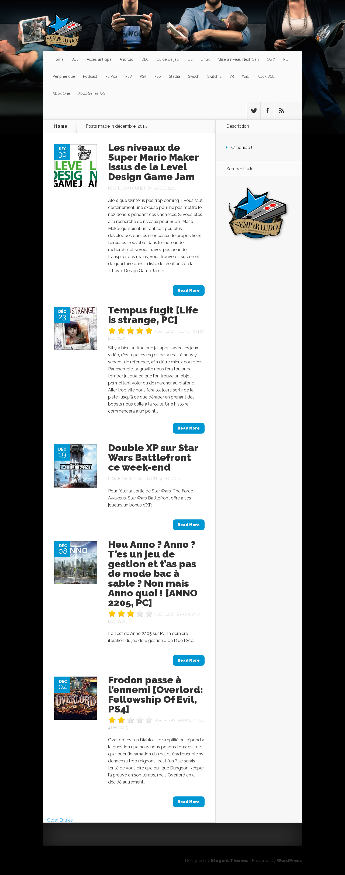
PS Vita (111, 76)
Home (58, 59)
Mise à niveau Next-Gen (238, 59)
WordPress (289, 860)
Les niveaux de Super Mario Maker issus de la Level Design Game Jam (153, 162)
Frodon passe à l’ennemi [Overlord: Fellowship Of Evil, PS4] (155, 694)
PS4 (143, 76)
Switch (193, 76)
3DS (75, 59)
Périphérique (64, 76)
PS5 (157, 76)
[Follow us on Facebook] (267, 110)
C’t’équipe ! (241, 147)
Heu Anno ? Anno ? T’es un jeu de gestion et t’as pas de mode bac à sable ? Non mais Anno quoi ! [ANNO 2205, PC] (153, 573)
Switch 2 (214, 76)
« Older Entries (58, 820)
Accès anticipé (99, 59)
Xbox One (61, 93)
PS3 (128, 76)
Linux (205, 59)
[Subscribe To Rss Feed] (281, 110)
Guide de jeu (168, 59)
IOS (190, 59)
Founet (138, 188)
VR (232, 76)
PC (285, 59)
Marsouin (140, 479)
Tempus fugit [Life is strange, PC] (153, 314)
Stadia (174, 76)
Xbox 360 (266, 76)
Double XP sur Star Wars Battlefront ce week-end (153, 457)
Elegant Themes (230, 860)
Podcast (90, 76)
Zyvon (183, 614)
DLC (145, 59)
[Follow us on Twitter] (253, 110)
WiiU (246, 76)
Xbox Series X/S (91, 93)
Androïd (126, 59)
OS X (271, 59)
